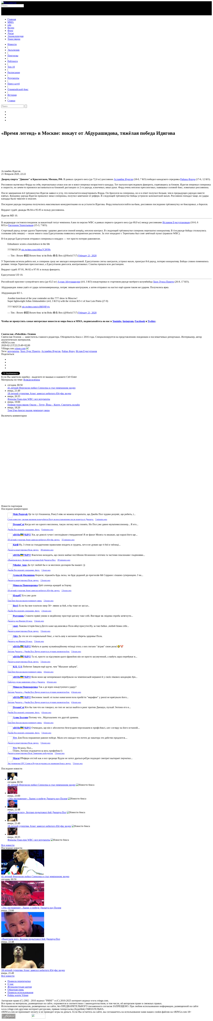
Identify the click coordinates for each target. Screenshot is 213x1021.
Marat (16, 758)
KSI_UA (17, 666)
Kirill (15, 544)
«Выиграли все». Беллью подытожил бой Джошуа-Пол (31, 560)
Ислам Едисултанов (86, 351)
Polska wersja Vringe (17, 995)
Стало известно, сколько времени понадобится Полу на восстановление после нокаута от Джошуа (50, 519)
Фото (10, 30)
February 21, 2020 (87, 255)
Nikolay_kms (20, 565)
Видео (10, 27)
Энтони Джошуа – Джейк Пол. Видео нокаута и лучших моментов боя (38, 651)
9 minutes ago (47, 529)
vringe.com (20, 348)
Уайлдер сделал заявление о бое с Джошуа (26, 682)
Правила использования (20, 992)
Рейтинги (12, 61)
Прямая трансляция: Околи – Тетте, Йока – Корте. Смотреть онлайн (43, 404)
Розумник (18, 615)
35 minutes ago (68, 540)
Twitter (151, 321)
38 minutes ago (47, 550)
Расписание (13, 72)
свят (15, 626)
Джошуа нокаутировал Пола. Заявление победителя (30, 753)
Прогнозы (12, 55)
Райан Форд (68, 351)
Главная (11, 19)
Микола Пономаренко (25, 585)
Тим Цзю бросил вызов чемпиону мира (28, 410)
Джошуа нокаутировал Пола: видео (23, 550)
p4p (9, 25)
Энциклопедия (15, 36)
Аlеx (15, 636)
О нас (10, 984)
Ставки (11, 100)
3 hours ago (39, 621)
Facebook (140, 321)
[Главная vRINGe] (8, 2)
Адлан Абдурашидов (69, 281)
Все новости (8, 845)
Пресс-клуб (13, 83)
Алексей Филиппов (24, 575)
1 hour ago (46, 570)
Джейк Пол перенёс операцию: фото (23, 529)
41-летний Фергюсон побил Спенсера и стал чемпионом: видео (41, 388)
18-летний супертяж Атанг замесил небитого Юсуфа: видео (39, 393)
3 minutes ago (101, 519)
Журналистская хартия (19, 987)
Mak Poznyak (20, 514)
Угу (15, 737)
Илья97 (17, 595)
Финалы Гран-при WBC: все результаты (28, 399)
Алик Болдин (20, 717)
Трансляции (13, 39)
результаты (13, 351)
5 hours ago (46, 733)
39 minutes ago (63, 560)
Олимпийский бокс (17, 89)
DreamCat (18, 524)
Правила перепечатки (19, 981)
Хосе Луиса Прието (163, 281)
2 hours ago (45, 580)
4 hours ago (48, 672)
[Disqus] (106, 459)
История (12, 95)
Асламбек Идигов (51, 351)
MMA (10, 22)
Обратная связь (15, 989)
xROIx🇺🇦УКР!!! (22, 534)
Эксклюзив (13, 50)
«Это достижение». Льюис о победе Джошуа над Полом (37, 798)
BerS (15, 605)
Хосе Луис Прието (30, 351)
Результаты (13, 78)
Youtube (116, 321)
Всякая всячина (31, 379)
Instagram (128, 321)
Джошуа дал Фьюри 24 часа (20, 621)
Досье (10, 33)
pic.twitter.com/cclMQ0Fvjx (36, 306)
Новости (12, 44)
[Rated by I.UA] (38, 1017)
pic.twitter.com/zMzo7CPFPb (36, 249)
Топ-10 (11, 67)
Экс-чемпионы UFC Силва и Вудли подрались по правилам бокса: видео (39, 763)
